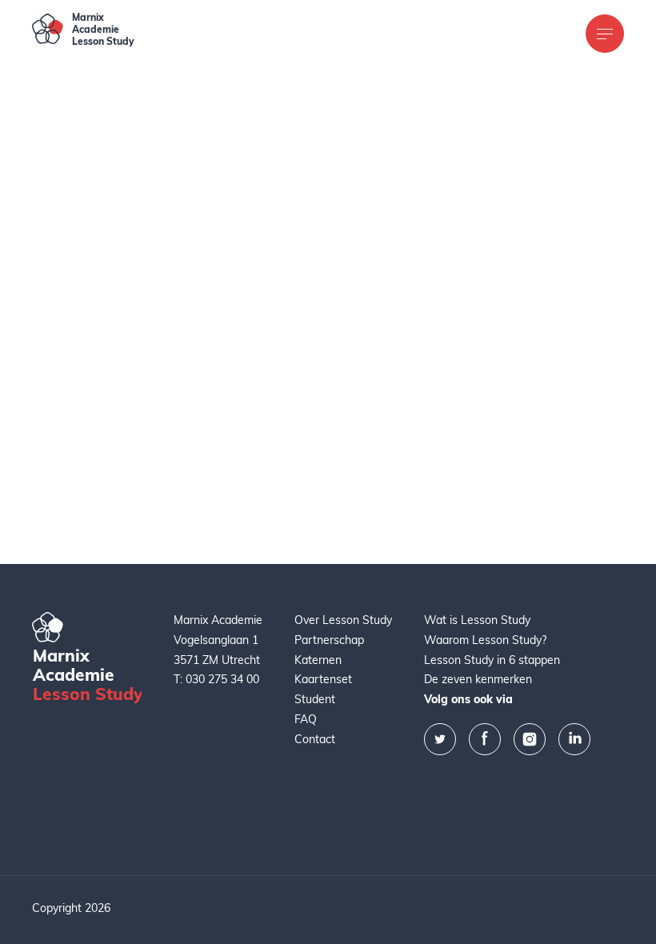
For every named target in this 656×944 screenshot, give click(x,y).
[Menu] (605, 33)
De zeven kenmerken (478, 680)
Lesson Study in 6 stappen (492, 661)
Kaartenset (323, 680)
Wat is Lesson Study (477, 621)
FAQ (305, 720)
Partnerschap (329, 641)
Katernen (318, 661)
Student (314, 700)
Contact (314, 740)
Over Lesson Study (343, 621)
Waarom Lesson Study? (485, 641)
